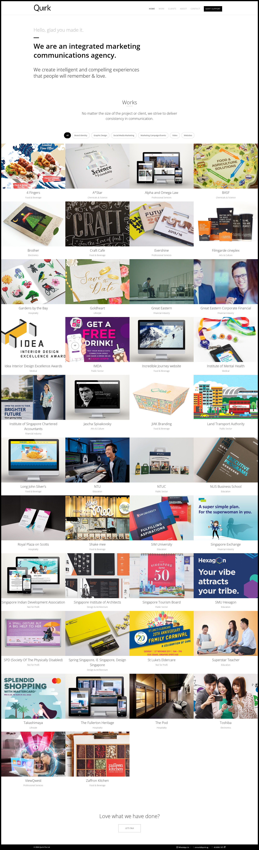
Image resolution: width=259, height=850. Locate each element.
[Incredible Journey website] (162, 339)
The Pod (161, 722)
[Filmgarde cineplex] (226, 223)
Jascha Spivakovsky (97, 423)
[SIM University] (162, 517)
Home (152, 9)
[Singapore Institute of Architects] (97, 575)
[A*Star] (97, 166)
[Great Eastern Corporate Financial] (226, 281)
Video (174, 135)
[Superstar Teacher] (226, 633)
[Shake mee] (97, 517)
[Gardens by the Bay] (33, 281)
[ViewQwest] (33, 754)
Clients (172, 9)
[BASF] (226, 166)
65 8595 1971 (218, 847)
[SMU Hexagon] (226, 575)
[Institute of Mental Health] (226, 339)
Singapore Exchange (226, 544)
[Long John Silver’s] (33, 460)
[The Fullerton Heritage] (97, 696)
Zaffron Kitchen (97, 780)
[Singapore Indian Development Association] (33, 575)
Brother (33, 250)
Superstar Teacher (226, 660)
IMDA (97, 366)
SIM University (161, 544)
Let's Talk (129, 828)
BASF (225, 192)
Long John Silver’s (33, 486)
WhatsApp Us (184, 847)
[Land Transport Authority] (226, 397)
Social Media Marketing (123, 135)
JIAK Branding (162, 423)
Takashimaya (33, 722)
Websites (188, 135)
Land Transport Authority (225, 423)
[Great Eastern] (162, 281)
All (67, 135)
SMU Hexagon (225, 602)
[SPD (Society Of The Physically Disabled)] (33, 633)
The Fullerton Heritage (97, 722)
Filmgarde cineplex (226, 250)
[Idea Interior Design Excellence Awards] (33, 339)
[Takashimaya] (33, 696)
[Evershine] (162, 223)
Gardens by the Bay (33, 308)
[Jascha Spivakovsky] (97, 397)
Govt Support (212, 8)
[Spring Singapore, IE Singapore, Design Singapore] (97, 633)
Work (161, 9)
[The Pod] (162, 696)
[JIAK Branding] (162, 397)
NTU (97, 486)
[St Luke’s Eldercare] (162, 633)
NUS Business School (225, 486)
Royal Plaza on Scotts (33, 544)
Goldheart (97, 308)
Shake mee (97, 544)
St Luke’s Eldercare (162, 660)
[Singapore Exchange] (226, 517)
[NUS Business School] (226, 460)
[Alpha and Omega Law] (162, 166)
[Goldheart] (97, 281)
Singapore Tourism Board (162, 602)
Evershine (161, 250)
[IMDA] (97, 339)
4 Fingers (33, 192)
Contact (195, 9)
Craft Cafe (97, 250)
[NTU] (97, 460)
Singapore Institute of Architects (97, 602)
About (183, 9)
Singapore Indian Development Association (33, 602)
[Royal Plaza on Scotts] (33, 517)
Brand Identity (80, 135)
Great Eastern (161, 308)
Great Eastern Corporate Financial (226, 308)
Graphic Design (100, 135)
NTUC (161, 486)
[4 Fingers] (33, 166)
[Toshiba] (226, 696)
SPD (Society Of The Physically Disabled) (33, 660)
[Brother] (33, 223)
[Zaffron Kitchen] (97, 754)
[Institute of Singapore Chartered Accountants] (33, 397)
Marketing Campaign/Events (153, 135)
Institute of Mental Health (226, 366)
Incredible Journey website (161, 366)
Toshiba (226, 722)
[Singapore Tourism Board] (162, 575)
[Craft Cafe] (97, 223)
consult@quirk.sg (201, 847)
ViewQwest (33, 780)
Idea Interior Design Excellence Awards (33, 366)
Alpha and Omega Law (161, 192)
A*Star (97, 192)
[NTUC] (162, 460)
